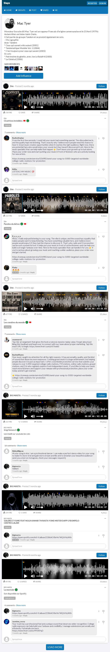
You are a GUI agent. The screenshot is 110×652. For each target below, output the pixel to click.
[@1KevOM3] (16, 68)
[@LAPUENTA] (31, 68)
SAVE (23, 112)
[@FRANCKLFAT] (36, 68)
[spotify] (27, 120)
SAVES (24, 314)
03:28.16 (15, 540)
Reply (25, 163)
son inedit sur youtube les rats (17, 434)
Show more (21, 132)
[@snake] (21, 68)
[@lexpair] (40, 68)
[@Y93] (7, 68)
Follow (102, 86)
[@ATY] (11, 68)
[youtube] (24, 120)
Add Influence (23, 75)
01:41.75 (15, 272)
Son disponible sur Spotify (15, 594)
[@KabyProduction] (26, 68)
